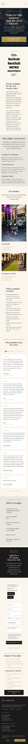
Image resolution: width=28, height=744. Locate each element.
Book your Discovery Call (14, 692)
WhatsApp (19, 709)
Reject (8, 740)
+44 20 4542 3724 (7, 250)
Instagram (5, 709)
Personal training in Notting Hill (14, 667)
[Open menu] (25, 4)
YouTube (12, 709)
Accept (20, 740)
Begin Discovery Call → (14, 642)
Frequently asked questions (14, 661)
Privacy (6, 737)
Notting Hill (11, 593)
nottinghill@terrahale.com (7, 720)
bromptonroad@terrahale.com (8, 730)
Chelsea (10, 597)
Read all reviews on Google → (14, 490)
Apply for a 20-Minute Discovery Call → (14, 39)
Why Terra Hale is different (14, 659)
